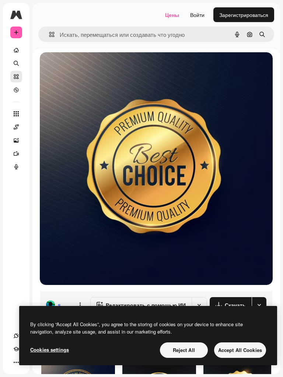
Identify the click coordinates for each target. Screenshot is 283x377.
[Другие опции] (80, 304)
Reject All (184, 349)
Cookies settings (49, 349)
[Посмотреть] (16, 90)
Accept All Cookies (240, 349)
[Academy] (16, 349)
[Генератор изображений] (16, 140)
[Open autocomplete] (49, 34)
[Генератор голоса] (16, 167)
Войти (197, 14)
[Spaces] (16, 127)
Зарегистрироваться (243, 14)
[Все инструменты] (16, 114)
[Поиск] (16, 63)
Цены (172, 14)
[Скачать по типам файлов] (259, 305)
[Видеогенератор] (16, 153)
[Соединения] (16, 336)
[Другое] (16, 362)
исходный (89, 66)
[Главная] (16, 50)
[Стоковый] (16, 76)
